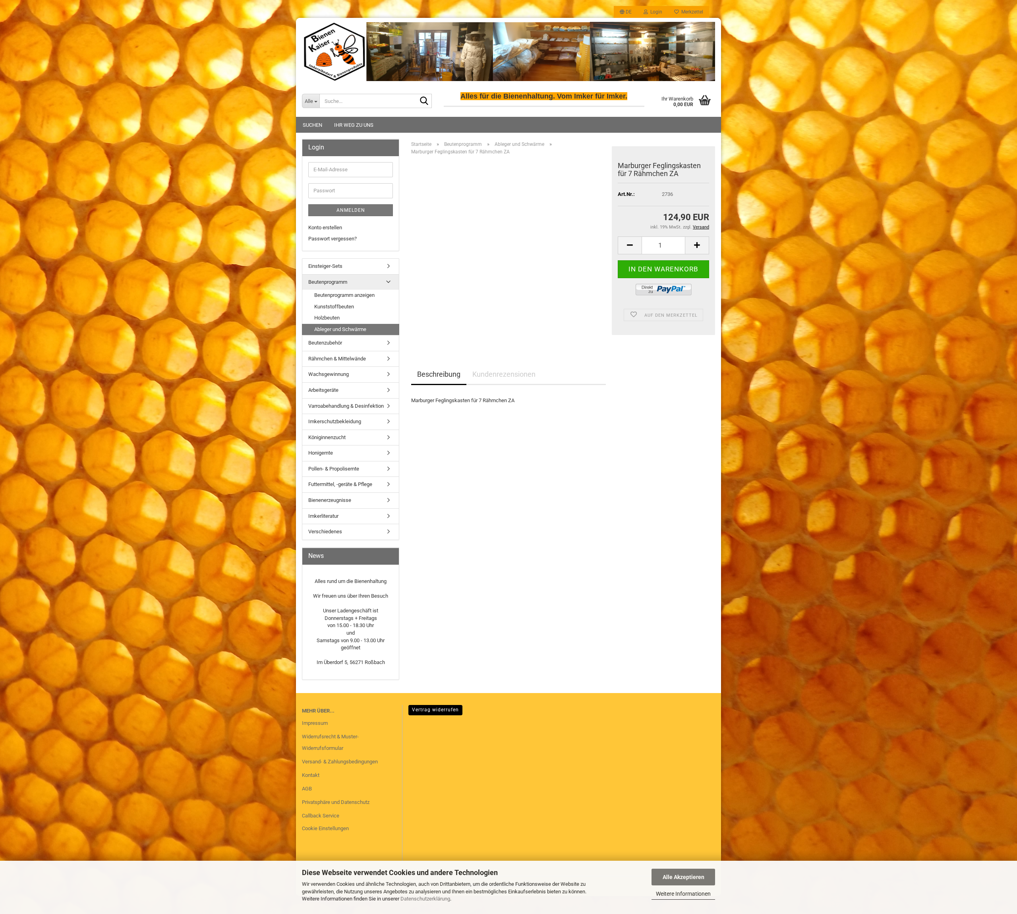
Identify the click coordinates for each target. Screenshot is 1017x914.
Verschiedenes (325, 531)
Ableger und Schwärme (340, 329)
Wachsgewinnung (328, 374)
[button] (626, 12)
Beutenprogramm (327, 282)
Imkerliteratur (323, 516)
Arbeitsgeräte (323, 390)
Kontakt (310, 775)
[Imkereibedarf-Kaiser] (508, 51)
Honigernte (320, 453)
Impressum (315, 723)
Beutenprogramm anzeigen (344, 295)
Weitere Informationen (683, 894)
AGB (307, 789)
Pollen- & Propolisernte (333, 469)
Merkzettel (691, 12)
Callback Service (320, 816)
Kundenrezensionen (504, 374)
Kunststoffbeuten (334, 307)
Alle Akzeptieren (683, 877)
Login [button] (655, 12)
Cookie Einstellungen (325, 828)
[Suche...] (424, 101)
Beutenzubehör (325, 343)
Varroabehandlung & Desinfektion (346, 406)
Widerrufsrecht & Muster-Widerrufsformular (330, 742)
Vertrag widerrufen (435, 710)
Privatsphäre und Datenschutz (335, 802)
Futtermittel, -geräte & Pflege (340, 484)
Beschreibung (438, 374)
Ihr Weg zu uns (353, 125)
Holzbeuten (327, 318)
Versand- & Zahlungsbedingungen (340, 762)
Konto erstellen (325, 227)
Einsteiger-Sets (325, 266)
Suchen (312, 125)
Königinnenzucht (327, 437)
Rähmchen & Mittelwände (337, 359)
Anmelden (350, 210)
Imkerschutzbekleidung (334, 421)
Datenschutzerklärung (425, 899)
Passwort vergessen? (332, 239)
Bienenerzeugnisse (329, 500)
